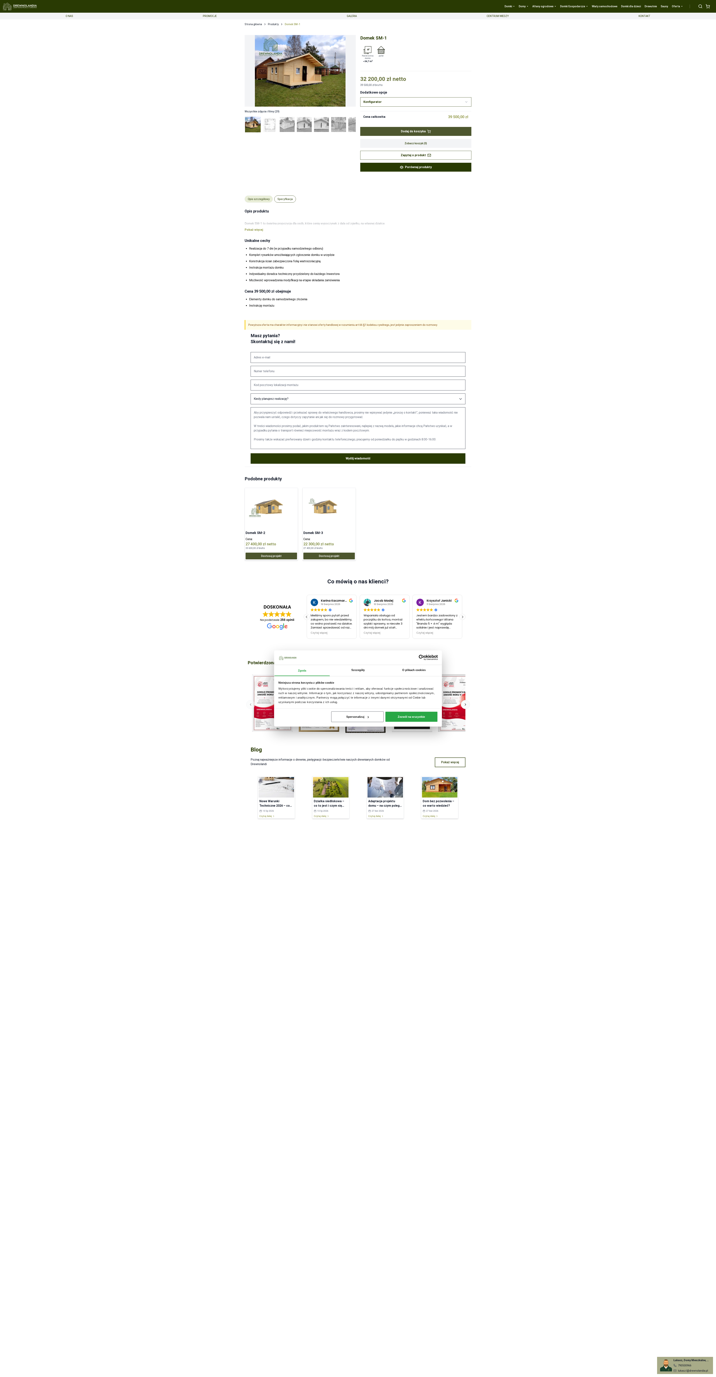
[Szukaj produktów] (700, 6)
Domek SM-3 (313, 533)
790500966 (684, 1365)
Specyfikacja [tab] (285, 199)
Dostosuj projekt (271, 555)
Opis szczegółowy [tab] (259, 199)
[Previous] (251, 71)
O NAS (69, 16)
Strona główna (253, 24)
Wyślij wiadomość (358, 458)
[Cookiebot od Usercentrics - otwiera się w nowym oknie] (421, 657)
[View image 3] (287, 124)
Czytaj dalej (265, 816)
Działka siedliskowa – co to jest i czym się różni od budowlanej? (329, 805)
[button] (462, 617)
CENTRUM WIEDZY (498, 16)
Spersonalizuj (355, 716)
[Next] (349, 71)
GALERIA (352, 16)
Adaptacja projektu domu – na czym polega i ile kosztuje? (384, 805)
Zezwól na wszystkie (411, 716)
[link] (271, 524)
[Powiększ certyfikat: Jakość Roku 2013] (458, 703)
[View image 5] (321, 124)
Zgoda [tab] (302, 670)
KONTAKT (644, 16)
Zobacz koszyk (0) (416, 143)
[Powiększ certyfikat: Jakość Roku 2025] (272, 703)
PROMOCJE (210, 16)
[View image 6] (338, 124)
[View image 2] (270, 124)
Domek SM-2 (255, 533)
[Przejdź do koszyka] (708, 6)
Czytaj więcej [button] (319, 633)
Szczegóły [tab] (358, 669)
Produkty (273, 24)
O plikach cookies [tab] (414, 669)
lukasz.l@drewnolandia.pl (693, 1370)
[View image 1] (253, 124)
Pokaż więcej (450, 762)
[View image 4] (304, 124)
